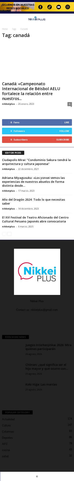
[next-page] (9, 233)
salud (5, 456)
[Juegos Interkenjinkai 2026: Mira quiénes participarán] (12, 350)
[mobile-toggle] (5, 19)
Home (5, 29)
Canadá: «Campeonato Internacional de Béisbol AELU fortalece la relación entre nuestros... (31, 91)
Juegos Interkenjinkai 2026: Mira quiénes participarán (48, 347)
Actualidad (8, 419)
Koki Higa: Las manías (41, 384)
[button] (67, 18)
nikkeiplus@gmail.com (44, 309)
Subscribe (62, 139)
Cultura (6, 425)
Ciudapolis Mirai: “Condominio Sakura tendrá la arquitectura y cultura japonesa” (36, 162)
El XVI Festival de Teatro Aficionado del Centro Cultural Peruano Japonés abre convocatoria (35, 219)
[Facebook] (33, 317)
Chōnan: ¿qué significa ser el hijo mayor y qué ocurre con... (46, 367)
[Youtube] (41, 317)
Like (66, 122)
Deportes (7, 437)
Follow (64, 130)
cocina (6, 450)
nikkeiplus (8, 103)
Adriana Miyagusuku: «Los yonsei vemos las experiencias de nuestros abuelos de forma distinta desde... (33, 182)
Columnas (8, 431)
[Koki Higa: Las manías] (12, 390)
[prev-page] (4, 233)
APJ (4, 443)
